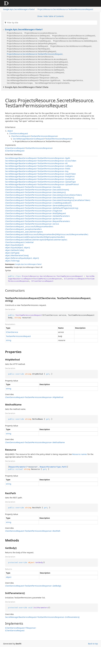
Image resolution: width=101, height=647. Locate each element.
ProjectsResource (14, 33)
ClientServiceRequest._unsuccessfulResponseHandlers (29, 226)
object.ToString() (12, 260)
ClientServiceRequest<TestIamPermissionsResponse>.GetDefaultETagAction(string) (41, 208)
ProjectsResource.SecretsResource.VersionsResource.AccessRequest (37, 59)
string (8, 340)
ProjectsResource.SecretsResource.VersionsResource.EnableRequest (37, 67)
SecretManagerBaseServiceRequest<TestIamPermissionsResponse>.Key (36, 171)
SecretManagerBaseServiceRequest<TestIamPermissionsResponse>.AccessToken (40, 160)
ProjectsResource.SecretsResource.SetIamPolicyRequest (31, 51)
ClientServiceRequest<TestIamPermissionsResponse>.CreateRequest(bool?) (38, 203)
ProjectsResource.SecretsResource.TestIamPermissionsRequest (65, 9)
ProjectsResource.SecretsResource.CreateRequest (29, 41)
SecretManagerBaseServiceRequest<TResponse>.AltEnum (32, 77)
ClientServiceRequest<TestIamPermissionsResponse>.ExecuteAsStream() (37, 189)
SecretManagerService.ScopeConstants (52, 83)
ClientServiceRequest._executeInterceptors (24, 231)
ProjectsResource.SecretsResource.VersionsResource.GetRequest (35, 70)
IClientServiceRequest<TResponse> (20, 628)
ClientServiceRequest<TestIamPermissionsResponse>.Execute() (32, 187)
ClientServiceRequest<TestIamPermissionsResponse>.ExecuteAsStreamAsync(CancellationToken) (47, 200)
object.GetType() (12, 253)
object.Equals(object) (14, 245)
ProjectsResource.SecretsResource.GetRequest (27, 46)
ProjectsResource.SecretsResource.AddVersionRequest (64, 38)
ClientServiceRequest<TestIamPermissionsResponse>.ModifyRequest (35, 213)
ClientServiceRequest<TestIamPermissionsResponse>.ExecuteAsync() (35, 192)
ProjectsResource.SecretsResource (22, 38)
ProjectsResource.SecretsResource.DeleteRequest (75, 41)
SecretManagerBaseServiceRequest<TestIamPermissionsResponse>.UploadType (40, 181)
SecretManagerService (73, 80)
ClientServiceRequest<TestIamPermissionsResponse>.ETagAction (33, 210)
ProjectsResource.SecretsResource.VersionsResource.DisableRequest (37, 64)
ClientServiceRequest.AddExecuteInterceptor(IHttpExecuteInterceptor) (36, 239)
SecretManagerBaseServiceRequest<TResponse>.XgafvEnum (33, 80)
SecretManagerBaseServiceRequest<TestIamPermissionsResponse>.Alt (36, 163)
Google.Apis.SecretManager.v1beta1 (19, 9)
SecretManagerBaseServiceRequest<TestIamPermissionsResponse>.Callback (39, 166)
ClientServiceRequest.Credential (19, 242)
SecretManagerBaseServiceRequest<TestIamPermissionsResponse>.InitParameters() (42, 617)
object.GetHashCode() (14, 250)
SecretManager (30, 264)
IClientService (12, 332)
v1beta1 (39, 264)
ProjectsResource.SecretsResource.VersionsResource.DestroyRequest (37, 62)
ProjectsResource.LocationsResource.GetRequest (28, 35)
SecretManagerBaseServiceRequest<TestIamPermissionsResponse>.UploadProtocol (42, 184)
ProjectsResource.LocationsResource (40, 33)
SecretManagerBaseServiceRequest (28, 138)
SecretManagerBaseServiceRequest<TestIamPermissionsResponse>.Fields (37, 168)
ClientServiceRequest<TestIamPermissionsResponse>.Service (32, 224)
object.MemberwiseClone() (17, 255)
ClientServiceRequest (18, 133)
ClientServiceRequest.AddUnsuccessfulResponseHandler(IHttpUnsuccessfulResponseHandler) (46, 234)
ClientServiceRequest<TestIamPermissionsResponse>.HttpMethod (34, 397)
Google (17, 264)
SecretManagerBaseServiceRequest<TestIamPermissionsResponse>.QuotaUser (40, 179)
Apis (22, 264)
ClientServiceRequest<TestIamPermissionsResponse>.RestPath (32, 531)
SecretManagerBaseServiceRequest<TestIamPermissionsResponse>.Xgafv (37, 158)
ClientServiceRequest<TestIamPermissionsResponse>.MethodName (35, 442)
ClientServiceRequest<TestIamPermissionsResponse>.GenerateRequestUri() (38, 205)
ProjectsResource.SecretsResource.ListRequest (70, 46)
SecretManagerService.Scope (19, 83)
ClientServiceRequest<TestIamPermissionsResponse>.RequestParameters (37, 221)
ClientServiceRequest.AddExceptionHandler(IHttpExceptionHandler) (35, 237)
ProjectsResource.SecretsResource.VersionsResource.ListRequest (35, 72)
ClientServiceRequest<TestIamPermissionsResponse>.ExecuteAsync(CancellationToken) (43, 195)
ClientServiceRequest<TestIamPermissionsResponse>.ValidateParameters (37, 216)
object (10, 131)
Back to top (93, 643)
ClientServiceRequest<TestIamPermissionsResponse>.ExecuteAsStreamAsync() (39, 197)
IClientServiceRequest (14, 148)
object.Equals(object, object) (17, 247)
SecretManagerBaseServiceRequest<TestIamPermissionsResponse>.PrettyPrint (40, 176)
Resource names (79, 454)
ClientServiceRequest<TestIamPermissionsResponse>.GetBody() (33, 586)
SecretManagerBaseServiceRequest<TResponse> (28, 75)
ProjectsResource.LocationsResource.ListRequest (73, 35)
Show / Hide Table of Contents (50, 16)
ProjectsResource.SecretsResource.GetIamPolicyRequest (31, 43)
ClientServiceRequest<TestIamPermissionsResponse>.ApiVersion (33, 218)
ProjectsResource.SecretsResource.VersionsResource (30, 56)
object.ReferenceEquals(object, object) (22, 258)
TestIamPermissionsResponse (44, 136)
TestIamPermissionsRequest (18, 336)
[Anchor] (3, 290)
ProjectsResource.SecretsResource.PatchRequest (28, 48)
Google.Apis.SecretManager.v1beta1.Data (26, 87)
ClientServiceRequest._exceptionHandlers (23, 229)
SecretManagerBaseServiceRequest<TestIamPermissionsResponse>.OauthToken (40, 174)
